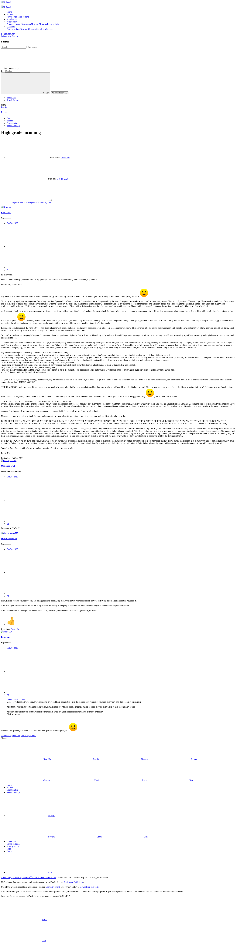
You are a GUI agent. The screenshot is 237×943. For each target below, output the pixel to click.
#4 (8, 695)
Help (9, 849)
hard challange (26, 202)
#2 (8, 523)
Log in (4, 107)
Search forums (22, 17)
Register (4, 112)
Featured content (14, 24)
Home (9, 12)
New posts (11, 17)
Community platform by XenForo (28, 877)
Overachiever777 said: (16, 699)
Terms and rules (13, 844)
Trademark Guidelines (73, 882)
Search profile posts (44, 29)
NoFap (51, 815)
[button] (39, 68)
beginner (16, 202)
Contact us (11, 841)
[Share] (27, 246)
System (51, 837)
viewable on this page (89, 887)
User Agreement (53, 887)
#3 (8, 596)
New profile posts (39, 24)
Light (99, 837)
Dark (145, 837)
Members (11, 26)
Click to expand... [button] (14, 714)
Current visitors (13, 29)
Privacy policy (13, 846)
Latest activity (53, 24)
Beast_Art (65, 158)
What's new (12, 22)
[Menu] (2, 5)
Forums (10, 14)
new (35, 202)
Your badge (12, 19)
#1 (8, 270)
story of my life (44, 202)
